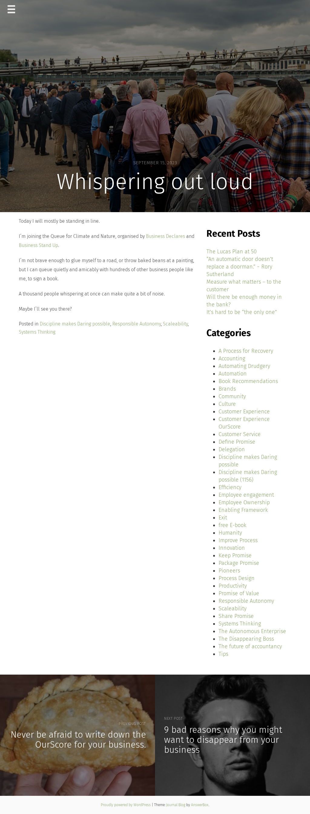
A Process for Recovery (246, 351)
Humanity (230, 532)
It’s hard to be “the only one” (241, 312)
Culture (227, 404)
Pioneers (229, 570)
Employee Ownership (244, 502)
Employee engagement (246, 495)
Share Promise (236, 616)
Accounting (232, 358)
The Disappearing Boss (246, 639)
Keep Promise (235, 555)
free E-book (232, 525)
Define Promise (237, 442)
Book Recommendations (248, 381)
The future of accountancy (250, 646)
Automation (233, 373)
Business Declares (165, 236)
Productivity (233, 585)
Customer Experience (244, 411)
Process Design (237, 578)
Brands (227, 388)
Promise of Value (239, 593)
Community (232, 396)
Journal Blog (176, 805)
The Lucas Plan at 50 (231, 251)
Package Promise (239, 563)
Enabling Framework (243, 510)
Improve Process (238, 540)
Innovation (232, 548)
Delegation (232, 449)
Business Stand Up (38, 245)
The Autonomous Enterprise (252, 631)
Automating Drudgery (244, 366)
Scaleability (175, 324)
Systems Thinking (37, 332)
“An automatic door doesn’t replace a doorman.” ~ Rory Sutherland (239, 267)
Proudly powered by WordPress (126, 805)
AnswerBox (200, 805)
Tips (223, 654)
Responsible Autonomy (136, 324)
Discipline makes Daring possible (75, 324)
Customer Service (240, 434)
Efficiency (230, 487)
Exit (223, 517)
